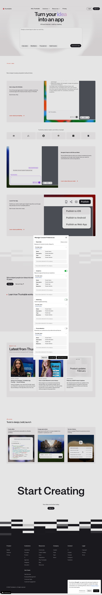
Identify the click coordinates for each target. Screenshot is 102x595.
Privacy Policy (38, 248)
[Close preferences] (66, 237)
